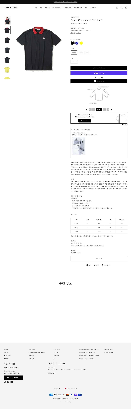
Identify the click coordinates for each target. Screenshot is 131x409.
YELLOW (81, 43)
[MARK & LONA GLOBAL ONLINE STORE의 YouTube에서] (12, 382)
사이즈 (72, 48)
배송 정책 (31, 355)
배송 (77, 30)
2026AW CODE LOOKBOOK (87, 352)
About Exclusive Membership (37, 352)
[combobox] (99, 109)
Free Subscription (13, 378)
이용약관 (6, 358)
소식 (86, 7)
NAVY (77, 43)
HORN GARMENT (109, 352)
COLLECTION (68, 7)
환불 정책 (31, 358)
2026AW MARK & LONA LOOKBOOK (89, 349)
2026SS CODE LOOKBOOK (86, 358)
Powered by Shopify (65, 402)
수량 (71, 58)
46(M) (81, 52)
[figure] (87, 110)
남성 (36, 7)
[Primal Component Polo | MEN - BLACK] (16, 332)
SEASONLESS (78, 7)
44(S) (74, 52)
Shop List (6, 352)
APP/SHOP (93, 7)
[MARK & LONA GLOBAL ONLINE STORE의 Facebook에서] (8, 382)
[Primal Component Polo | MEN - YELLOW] (21, 332)
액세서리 (47, 7)
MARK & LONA (74, 17)
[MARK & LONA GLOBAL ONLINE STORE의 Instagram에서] (5, 382)
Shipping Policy (75, 33)
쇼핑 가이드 (32, 349)
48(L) (88, 52)
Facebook (56, 355)
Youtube (56, 352)
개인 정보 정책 (7, 355)
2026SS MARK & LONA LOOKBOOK (89, 355)
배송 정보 (99, 258)
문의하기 (6, 349)
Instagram (57, 349)
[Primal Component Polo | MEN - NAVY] (18, 332)
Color (75, 39)
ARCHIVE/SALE (56, 7)
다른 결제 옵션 (98, 77)
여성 (41, 7)
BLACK (72, 43)
